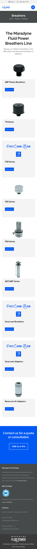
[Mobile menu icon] (33, 7)
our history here (22, 481)
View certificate (7, 502)
